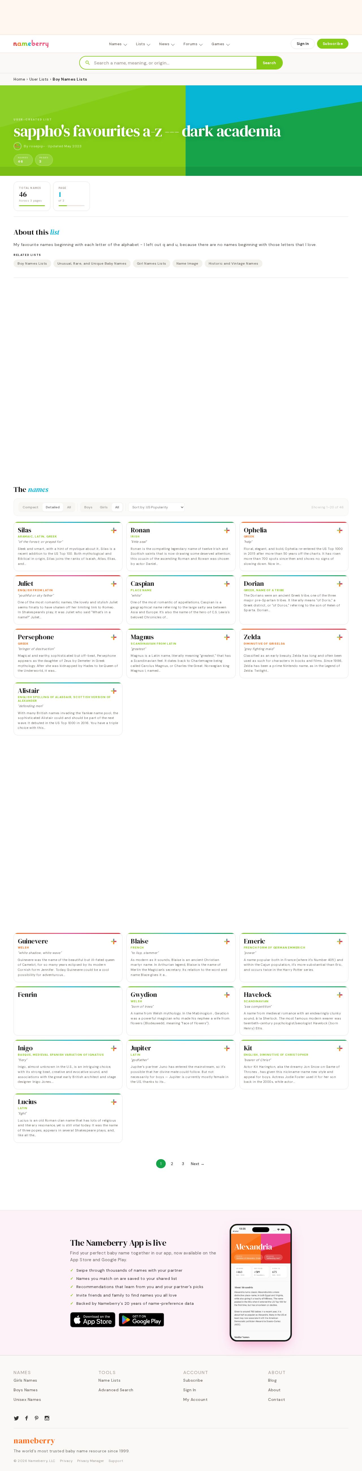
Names (115, 44)
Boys (88, 507)
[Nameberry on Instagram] (47, 1417)
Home (19, 79)
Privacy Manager (90, 1461)
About (274, 1389)
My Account (195, 1399)
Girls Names (25, 1380)
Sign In (303, 43)
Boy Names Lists (32, 263)
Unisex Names (27, 1399)
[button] (181, 507)
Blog (272, 1380)
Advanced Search (115, 1389)
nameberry (34, 1440)
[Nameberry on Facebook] (26, 1417)
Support (116, 1461)
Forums (190, 44)
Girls (104, 507)
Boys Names (26, 1389)
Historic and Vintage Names (233, 263)
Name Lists (109, 1380)
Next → (197, 1163)
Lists (140, 44)
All (69, 507)
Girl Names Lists (151, 263)
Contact (276, 1399)
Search (269, 63)
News (164, 44)
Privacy (66, 1461)
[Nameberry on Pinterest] (37, 1417)
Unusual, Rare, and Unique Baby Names (92, 263)
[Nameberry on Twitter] (16, 1417)
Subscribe (333, 43)
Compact (30, 507)
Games (218, 44)
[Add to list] (113, 530)
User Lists (39, 79)
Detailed (53, 507)
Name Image (187, 263)
